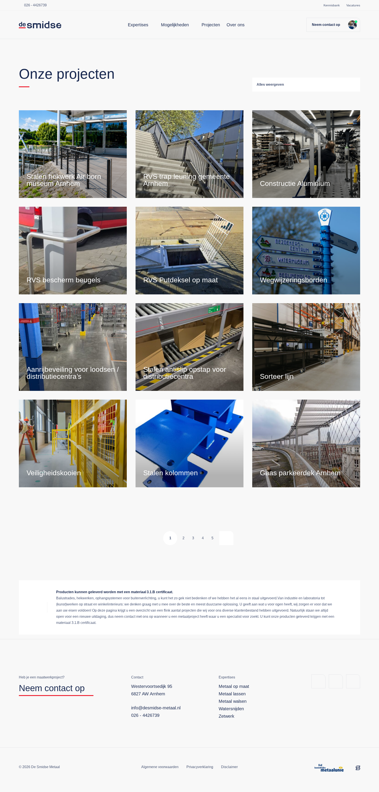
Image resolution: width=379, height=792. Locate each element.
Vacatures (353, 5)
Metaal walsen (233, 701)
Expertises (138, 24)
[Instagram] (353, 681)
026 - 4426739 (35, 5)
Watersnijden (231, 708)
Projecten (211, 24)
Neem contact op (326, 25)
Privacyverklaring (199, 767)
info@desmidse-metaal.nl (156, 707)
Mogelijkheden (175, 24)
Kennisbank (332, 5)
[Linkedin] (336, 681)
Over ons (236, 24)
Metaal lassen (232, 693)
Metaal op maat (234, 686)
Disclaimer (229, 767)
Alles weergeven (270, 84)
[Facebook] (318, 681)
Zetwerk (226, 716)
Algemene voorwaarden (160, 767)
